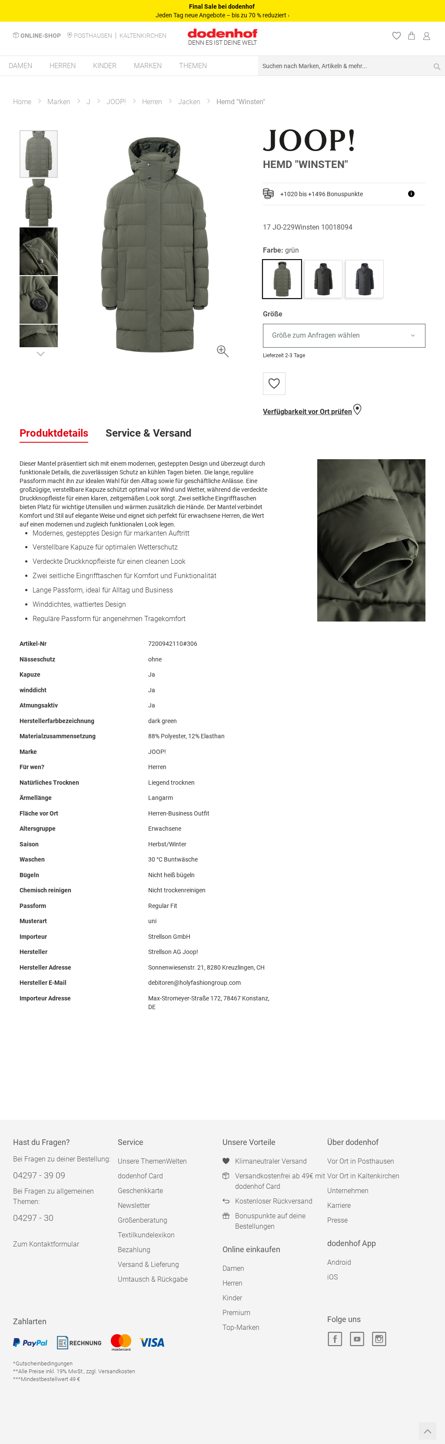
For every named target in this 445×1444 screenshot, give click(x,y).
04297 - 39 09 (39, 1175)
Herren (152, 102)
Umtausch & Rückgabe (153, 1279)
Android (339, 1262)
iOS (332, 1277)
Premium (236, 1313)
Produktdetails (54, 433)
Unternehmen (348, 1191)
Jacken (189, 102)
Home (22, 102)
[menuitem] (20, 66)
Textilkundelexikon (146, 1235)
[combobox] (351, 66)
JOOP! (116, 102)
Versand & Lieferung (148, 1264)
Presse (337, 1220)
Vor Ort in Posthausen (360, 1161)
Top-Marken (240, 1327)
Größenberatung (142, 1220)
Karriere (339, 1205)
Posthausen (93, 35)
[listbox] (344, 336)
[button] (39, 202)
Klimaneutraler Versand (271, 1161)
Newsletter (134, 1205)
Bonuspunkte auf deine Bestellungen (270, 1221)
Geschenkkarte (140, 1191)
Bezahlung (134, 1250)
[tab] (54, 433)
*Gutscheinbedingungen (43, 1363)
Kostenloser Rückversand (273, 1201)
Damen (233, 1268)
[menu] (222, 66)
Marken (58, 102)
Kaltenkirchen (143, 35)
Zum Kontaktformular (46, 1244)
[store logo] (222, 33)
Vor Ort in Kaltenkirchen (363, 1176)
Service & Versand (149, 433)
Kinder (232, 1298)
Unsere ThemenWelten (152, 1161)
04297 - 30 (33, 1218)
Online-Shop (40, 35)
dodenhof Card (140, 1176)
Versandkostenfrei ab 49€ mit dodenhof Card (280, 1181)
